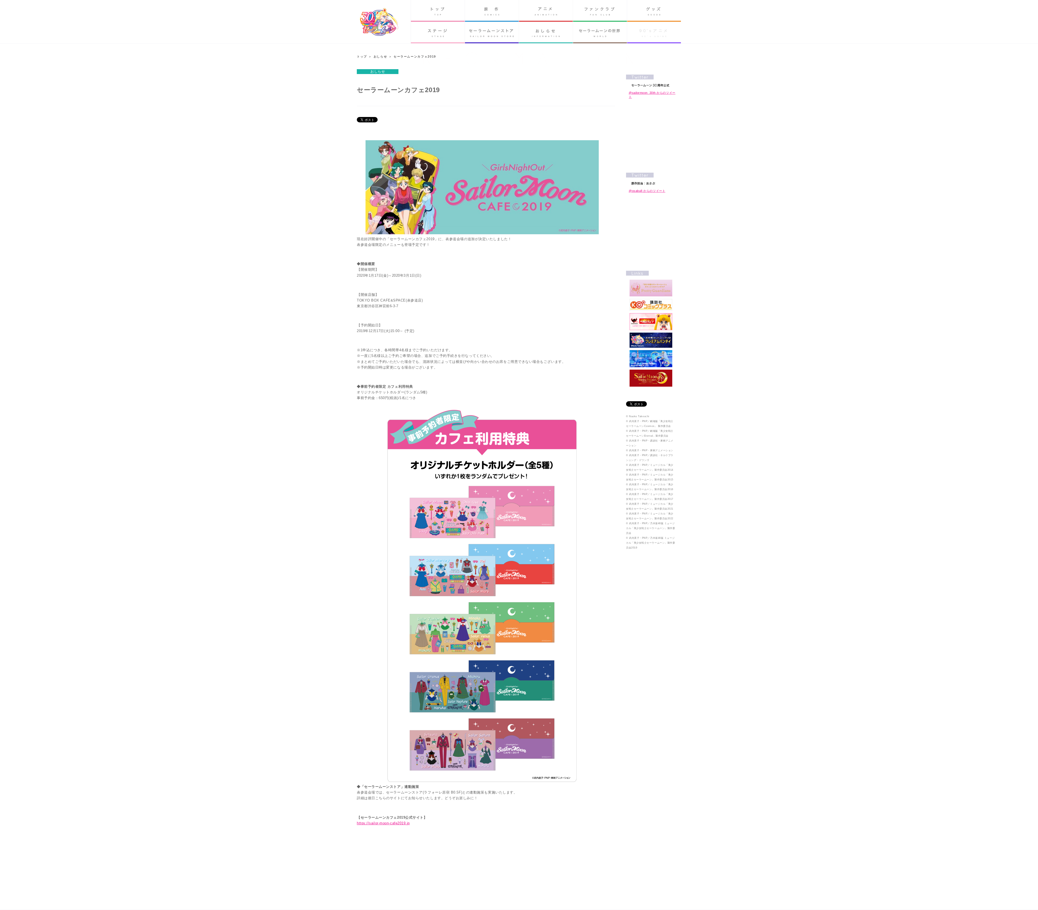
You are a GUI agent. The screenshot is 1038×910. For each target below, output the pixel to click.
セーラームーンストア (492, 32)
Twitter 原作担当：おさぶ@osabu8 (651, 179)
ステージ (438, 32)
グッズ (654, 11)
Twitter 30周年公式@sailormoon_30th (651, 81)
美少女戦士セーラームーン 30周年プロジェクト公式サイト (379, 22)
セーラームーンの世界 (600, 32)
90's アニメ (654, 32)
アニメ (546, 11)
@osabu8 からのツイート (647, 190)
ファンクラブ (600, 11)
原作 (492, 11)
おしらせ (546, 32)
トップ (438, 11)
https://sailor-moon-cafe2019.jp (383, 823)
